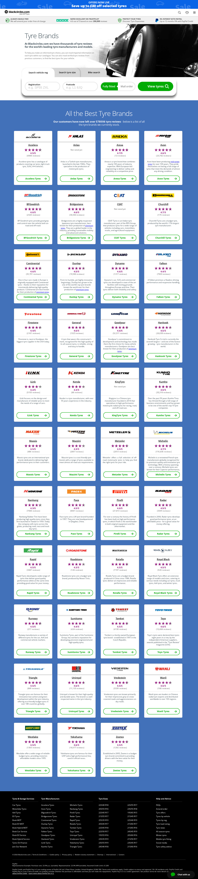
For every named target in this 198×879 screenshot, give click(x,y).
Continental (33, 263)
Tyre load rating (163, 824)
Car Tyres (16, 805)
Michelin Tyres (76, 805)
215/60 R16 (132, 846)
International (111, 855)
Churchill (163, 204)
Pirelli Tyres (75, 812)
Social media (161, 842)
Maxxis (33, 441)
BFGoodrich (33, 204)
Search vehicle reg (38, 72)
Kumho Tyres (47, 846)
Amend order (162, 809)
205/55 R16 (103, 809)
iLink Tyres (45, 842)
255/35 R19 (103, 820)
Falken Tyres (46, 831)
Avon (163, 145)
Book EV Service (19, 835)
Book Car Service (19, 831)
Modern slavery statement (85, 855)
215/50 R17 (132, 839)
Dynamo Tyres (47, 827)
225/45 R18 (103, 827)
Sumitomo (76, 618)
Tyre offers (161, 812)
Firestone (33, 322)
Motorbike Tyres (19, 809)
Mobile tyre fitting (163, 839)
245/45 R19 (132, 831)
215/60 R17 (132, 824)
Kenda (76, 382)
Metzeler (120, 441)
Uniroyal (76, 678)
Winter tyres (161, 835)
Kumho (163, 382)
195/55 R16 (103, 835)
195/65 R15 (132, 812)
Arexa (120, 145)
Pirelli (120, 500)
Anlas (76, 145)
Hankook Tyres (47, 839)
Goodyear (119, 322)
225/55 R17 (132, 805)
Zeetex (120, 737)
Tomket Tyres (76, 827)
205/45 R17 (103, 824)
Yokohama (76, 737)
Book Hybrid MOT (20, 827)
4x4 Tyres (16, 812)
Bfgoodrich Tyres (48, 812)
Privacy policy (67, 855)
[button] (179, 12)
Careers (121, 855)
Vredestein (120, 678)
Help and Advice (163, 798)
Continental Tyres (48, 820)
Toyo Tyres (74, 831)
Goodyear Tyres (48, 835)
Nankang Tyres (76, 809)
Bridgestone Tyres (49, 816)
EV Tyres (16, 816)
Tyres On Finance (19, 842)
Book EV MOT (18, 824)
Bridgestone (76, 204)
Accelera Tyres (47, 805)
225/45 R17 (103, 812)
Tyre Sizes (103, 798)
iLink (33, 382)
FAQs (158, 805)
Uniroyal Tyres (76, 835)
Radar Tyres (75, 816)
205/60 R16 (132, 835)
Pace (76, 500)
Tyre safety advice (164, 846)
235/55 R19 (103, 842)
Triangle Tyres (76, 846)
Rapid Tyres (75, 820)
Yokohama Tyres (77, 842)
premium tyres (42, 292)
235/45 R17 (132, 842)
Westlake (33, 737)
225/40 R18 (103, 805)
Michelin (163, 441)
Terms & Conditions (39, 855)
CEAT (120, 204)
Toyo (163, 618)
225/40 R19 (132, 820)
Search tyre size (67, 72)
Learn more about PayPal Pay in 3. (41, 873)
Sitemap (100, 855)
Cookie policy (54, 855)
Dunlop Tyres (47, 824)
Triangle (33, 678)
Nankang (33, 500)
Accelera (33, 145)
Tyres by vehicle (163, 816)
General (76, 322)
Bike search (94, 72)
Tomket (120, 618)
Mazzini (76, 441)
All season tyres (163, 831)
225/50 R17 (103, 831)
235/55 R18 (132, 809)
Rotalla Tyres (75, 824)
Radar (163, 500)
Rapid (33, 559)
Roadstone (76, 559)
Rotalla (120, 559)
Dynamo (120, 263)
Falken (163, 263)
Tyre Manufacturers (50, 798)
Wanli (163, 678)
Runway (33, 618)
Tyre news (160, 827)
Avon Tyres (46, 809)
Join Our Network (19, 846)
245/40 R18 (103, 846)
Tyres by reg (161, 820)
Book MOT (16, 820)
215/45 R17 (132, 816)
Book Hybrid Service (21, 839)
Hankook (163, 322)
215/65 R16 (132, 827)
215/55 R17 (103, 816)
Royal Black (163, 559)
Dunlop (76, 263)
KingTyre (120, 382)
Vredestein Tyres (77, 839)
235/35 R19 (103, 839)
